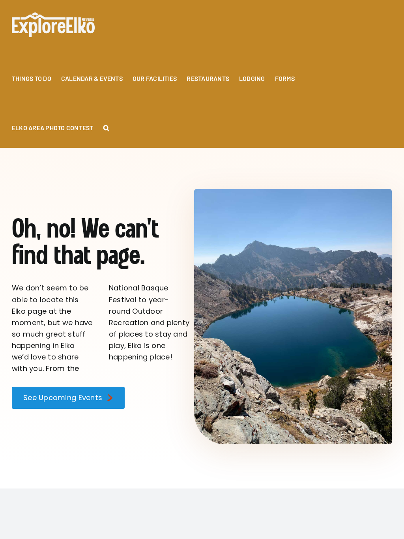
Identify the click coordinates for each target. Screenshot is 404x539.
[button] (106, 123)
